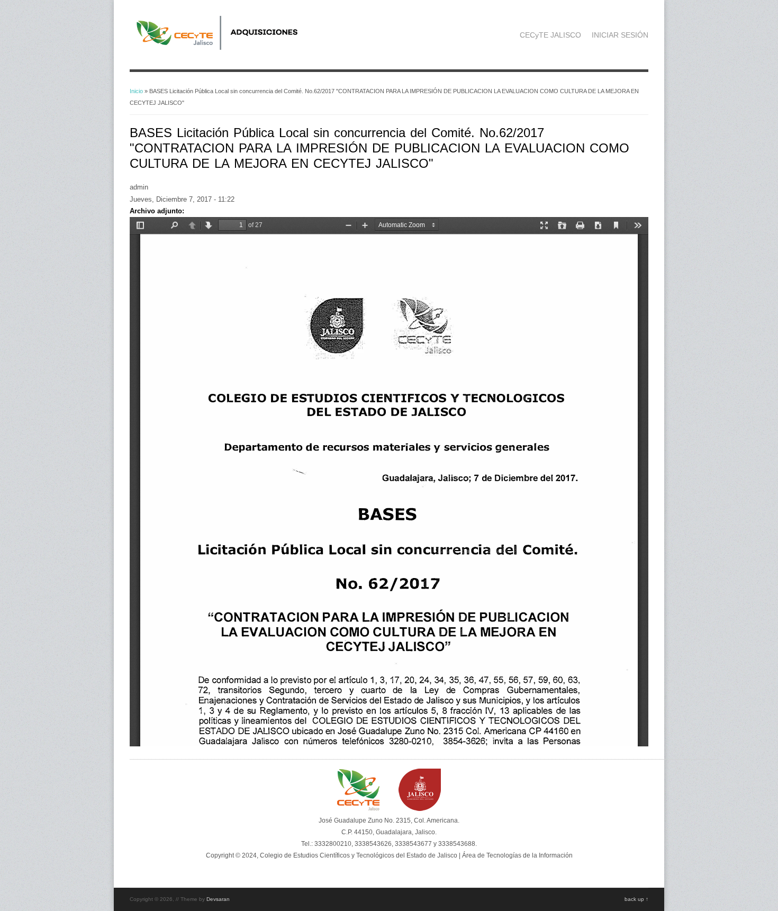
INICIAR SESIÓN (620, 35)
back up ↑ (636, 899)
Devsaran (218, 899)
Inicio (136, 91)
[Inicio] (231, 47)
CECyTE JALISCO (550, 35)
